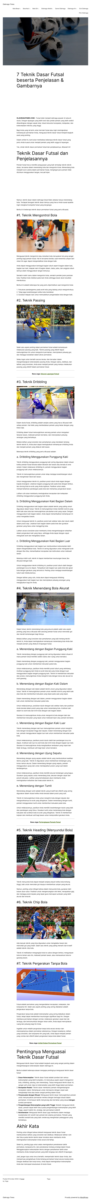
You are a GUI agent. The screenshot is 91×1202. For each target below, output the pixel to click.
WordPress (84, 1197)
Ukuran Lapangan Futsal (50, 374)
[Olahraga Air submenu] (76, 8)
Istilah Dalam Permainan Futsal (49, 1043)
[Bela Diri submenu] (38, 8)
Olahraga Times (8, 4)
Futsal (22, 1179)
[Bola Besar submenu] (20, 8)
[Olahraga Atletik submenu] (52, 8)
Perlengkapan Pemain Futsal (50, 822)
